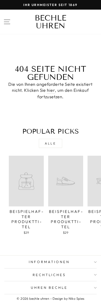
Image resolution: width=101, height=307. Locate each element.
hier (51, 90)
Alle (50, 143)
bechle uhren (50, 22)
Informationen (49, 262)
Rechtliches (49, 275)
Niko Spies (76, 298)
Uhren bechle (49, 287)
